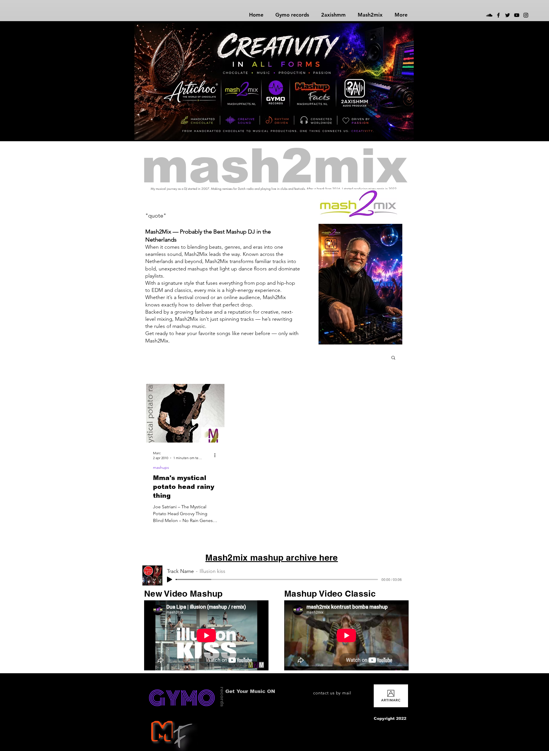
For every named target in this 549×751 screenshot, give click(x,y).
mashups (161, 467)
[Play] (169, 579)
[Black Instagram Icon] (526, 15)
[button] (393, 358)
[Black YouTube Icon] (517, 15)
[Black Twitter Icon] (507, 15)
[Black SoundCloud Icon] (489, 15)
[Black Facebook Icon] (498, 15)
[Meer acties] (216, 455)
